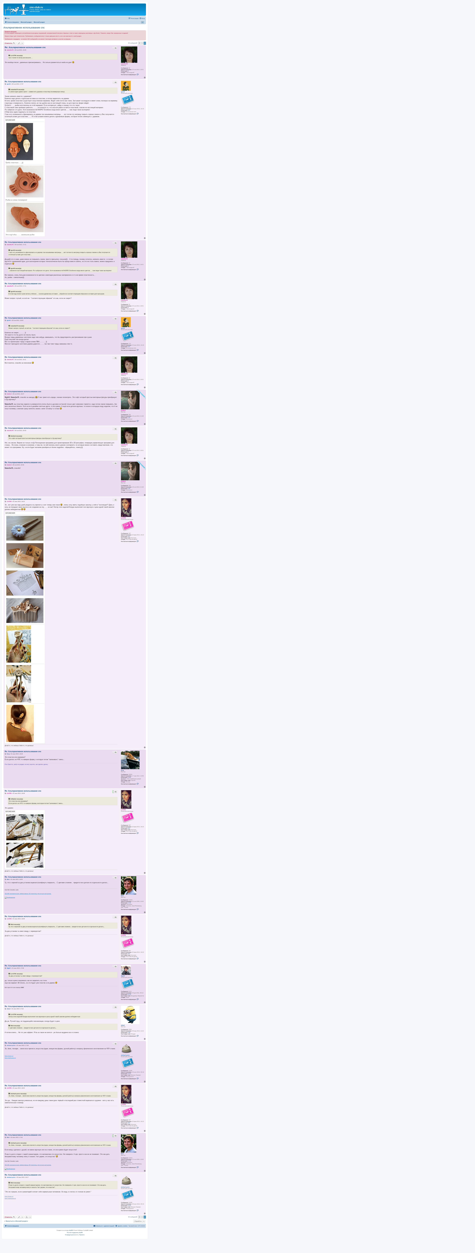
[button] (139, 43)
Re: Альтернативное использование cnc (25, 47)
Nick (122, 895)
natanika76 (124, 64)
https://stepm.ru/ (9, 1056)
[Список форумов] (17, 9)
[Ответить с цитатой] (115, 47)
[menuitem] (7, 18)
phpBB (71, 1230)
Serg (122, 770)
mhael (123, 1025)
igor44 (123, 91)
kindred (123, 410)
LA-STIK (123, 518)
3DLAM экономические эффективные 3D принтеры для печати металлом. (28, 893)
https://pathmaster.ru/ (10, 1058)
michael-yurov (125, 1055)
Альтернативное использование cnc (24, 27)
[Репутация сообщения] (113, 47)
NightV (123, 976)
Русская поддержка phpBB (75, 1232)
